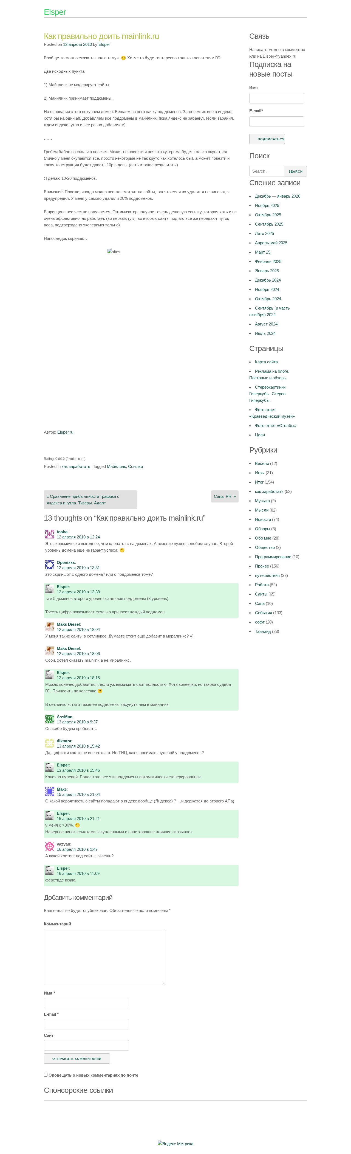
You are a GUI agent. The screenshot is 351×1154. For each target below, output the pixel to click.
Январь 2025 (267, 270)
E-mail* (256, 110)
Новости (263, 519)
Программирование (273, 556)
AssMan (64, 716)
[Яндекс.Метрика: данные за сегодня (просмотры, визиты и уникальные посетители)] (175, 1144)
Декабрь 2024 (268, 280)
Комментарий (57, 924)
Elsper (55, 11)
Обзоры (262, 528)
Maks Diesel (68, 624)
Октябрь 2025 (268, 214)
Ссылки (135, 466)
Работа (262, 584)
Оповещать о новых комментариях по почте (93, 1075)
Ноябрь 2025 (267, 205)
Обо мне (263, 538)
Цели (260, 435)
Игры (260, 472)
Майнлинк (116, 466)
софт (260, 622)
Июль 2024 (265, 333)
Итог (259, 482)
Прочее (262, 566)
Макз (62, 789)
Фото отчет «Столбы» (275, 425)
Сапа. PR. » (225, 496)
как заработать (76, 466)
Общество (265, 547)
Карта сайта (266, 362)
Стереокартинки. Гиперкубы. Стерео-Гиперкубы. (268, 394)
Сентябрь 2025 (269, 224)
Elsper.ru (65, 432)
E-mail (51, 1014)
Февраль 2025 (268, 261)
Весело (262, 463)
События (263, 612)
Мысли (261, 510)
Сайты (261, 594)
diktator (64, 741)
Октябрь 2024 (268, 298)
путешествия (267, 575)
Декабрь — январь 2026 (277, 196)
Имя (49, 993)
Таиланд (263, 631)
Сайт (48, 1035)
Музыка (262, 500)
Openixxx (66, 562)
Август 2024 (266, 324)
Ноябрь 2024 (267, 289)
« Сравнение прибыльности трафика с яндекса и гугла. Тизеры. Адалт (83, 499)
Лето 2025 (264, 233)
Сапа (260, 603)
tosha (62, 531)
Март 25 (262, 252)
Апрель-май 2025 (271, 242)
